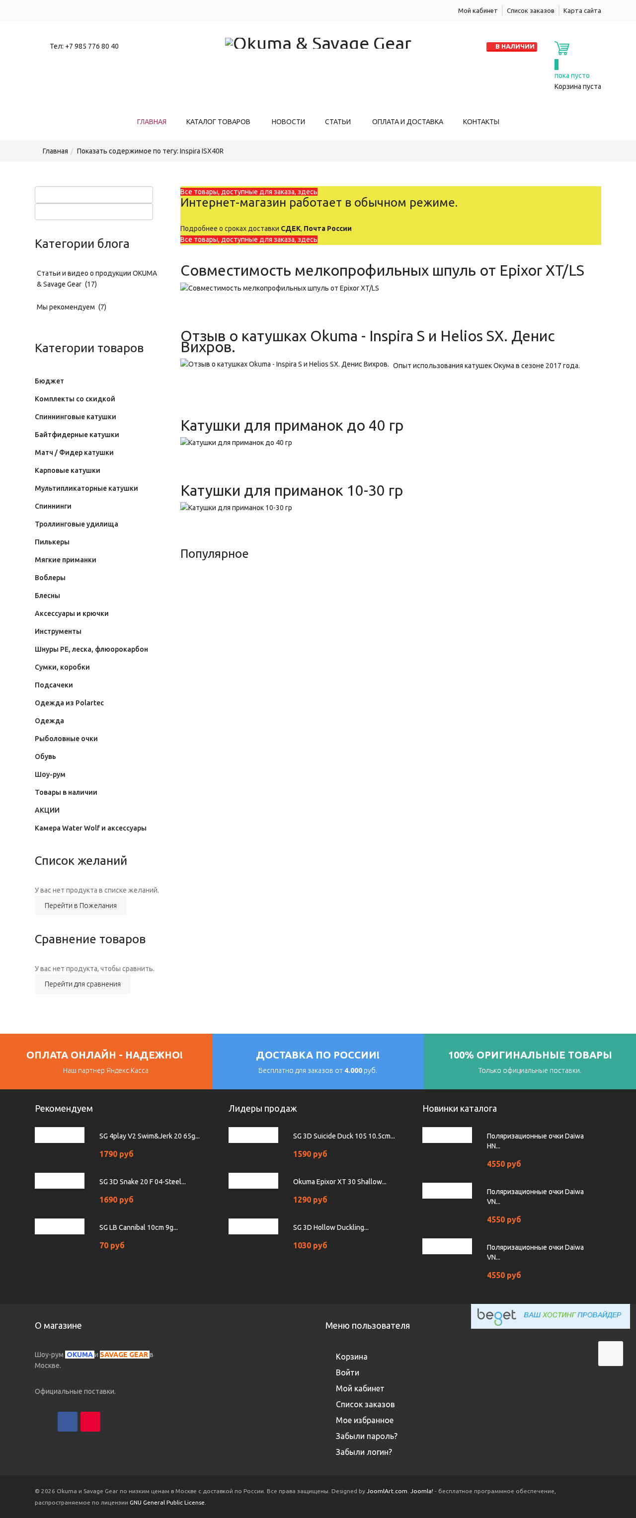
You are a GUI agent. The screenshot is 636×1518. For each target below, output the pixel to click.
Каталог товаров (219, 122)
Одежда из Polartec (69, 703)
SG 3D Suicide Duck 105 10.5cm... (344, 1136)
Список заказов (531, 10)
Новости (288, 122)
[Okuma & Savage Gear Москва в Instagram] (45, 1422)
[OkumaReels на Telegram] (136, 1422)
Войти (347, 1372)
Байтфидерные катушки (77, 435)
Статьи (338, 122)
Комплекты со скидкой (75, 399)
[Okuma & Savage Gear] (318, 41)
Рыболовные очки (66, 739)
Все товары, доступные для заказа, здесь (249, 192)
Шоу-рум (50, 774)
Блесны (47, 596)
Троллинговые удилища (76, 524)
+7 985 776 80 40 (92, 46)
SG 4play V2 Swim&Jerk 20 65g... (149, 1136)
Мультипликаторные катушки (86, 488)
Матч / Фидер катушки (74, 452)
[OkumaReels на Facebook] (68, 1422)
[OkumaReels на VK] (113, 1422)
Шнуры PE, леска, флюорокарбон (91, 649)
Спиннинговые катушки (75, 417)
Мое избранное (365, 1420)
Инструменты (58, 631)
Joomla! (421, 1491)
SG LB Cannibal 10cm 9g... (138, 1227)
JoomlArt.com (387, 1491)
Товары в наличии (66, 792)
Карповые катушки (67, 470)
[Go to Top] (610, 1353)
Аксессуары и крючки (72, 613)
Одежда (49, 721)
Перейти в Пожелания (81, 906)
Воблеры (50, 578)
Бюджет (49, 381)
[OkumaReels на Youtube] (90, 1422)
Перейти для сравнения (83, 984)
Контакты (481, 122)
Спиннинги (53, 506)
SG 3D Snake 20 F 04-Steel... (142, 1182)
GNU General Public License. (168, 1502)
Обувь (45, 756)
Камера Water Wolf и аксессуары (91, 828)
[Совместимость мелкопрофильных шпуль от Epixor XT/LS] (279, 287)
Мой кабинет (478, 10)
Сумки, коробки (62, 667)
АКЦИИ (47, 810)
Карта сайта (582, 10)
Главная (151, 122)
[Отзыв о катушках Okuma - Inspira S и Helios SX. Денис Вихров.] (284, 364)
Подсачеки (54, 685)
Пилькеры (52, 542)
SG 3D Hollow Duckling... (331, 1227)
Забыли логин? (364, 1451)
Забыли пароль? (367, 1436)
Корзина (352, 1356)
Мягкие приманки (65, 560)
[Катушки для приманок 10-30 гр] (236, 507)
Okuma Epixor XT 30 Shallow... (340, 1182)
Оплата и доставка (407, 122)
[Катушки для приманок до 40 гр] (236, 442)
